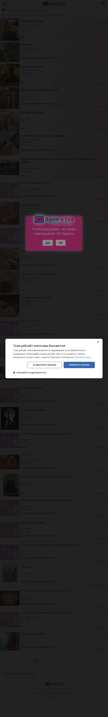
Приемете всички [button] (79, 365)
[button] (29, 372)
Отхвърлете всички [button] (44, 365)
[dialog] (54, 358)
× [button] (98, 342)
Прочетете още (83, 357)
